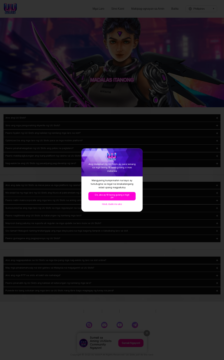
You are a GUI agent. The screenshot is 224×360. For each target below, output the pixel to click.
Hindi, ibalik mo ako (112, 204)
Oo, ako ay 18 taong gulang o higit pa (112, 196)
